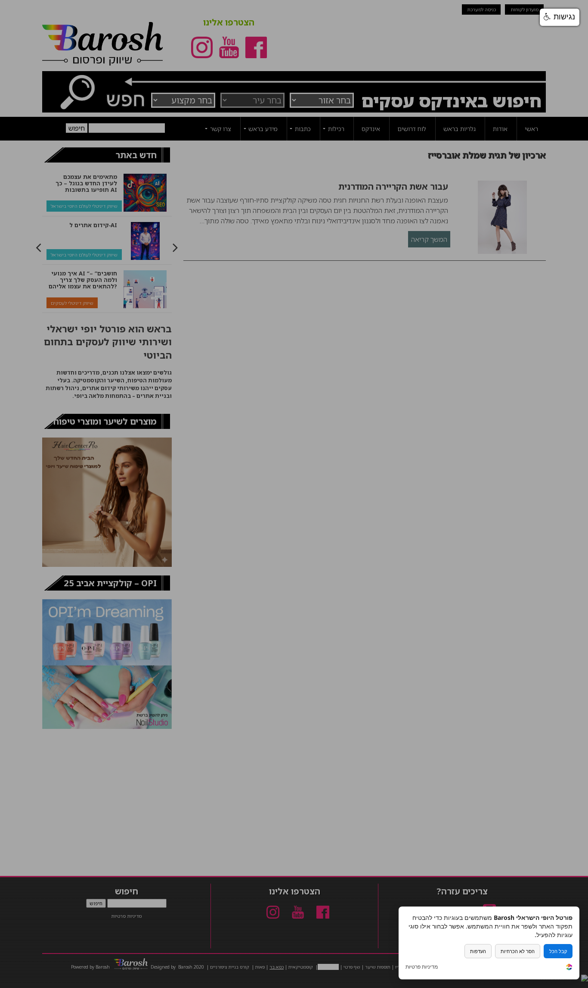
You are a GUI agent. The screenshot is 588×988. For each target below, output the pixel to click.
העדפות (478, 951)
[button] (559, 17)
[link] (569, 967)
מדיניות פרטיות (421, 966)
